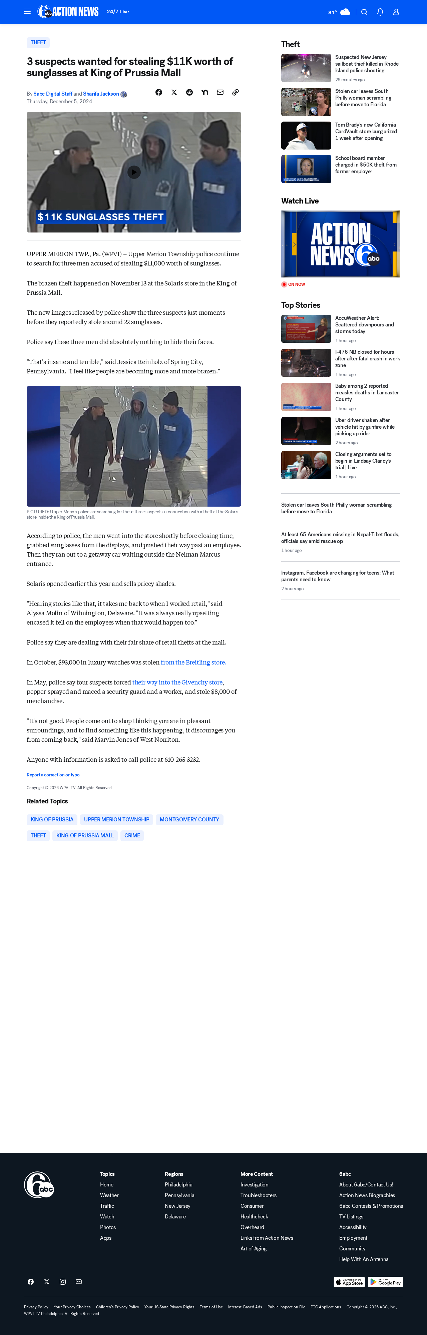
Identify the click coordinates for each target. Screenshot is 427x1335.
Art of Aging (254, 1248)
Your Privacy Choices (72, 1307)
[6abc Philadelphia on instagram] (62, 1282)
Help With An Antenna (364, 1259)
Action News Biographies (367, 1195)
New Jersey (177, 1206)
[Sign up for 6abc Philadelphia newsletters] (78, 1282)
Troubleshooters (259, 1195)
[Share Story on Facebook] (158, 92)
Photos (108, 1227)
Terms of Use (211, 1307)
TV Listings (351, 1216)
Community (352, 1248)
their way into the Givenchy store (177, 681)
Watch (107, 1216)
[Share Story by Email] (220, 92)
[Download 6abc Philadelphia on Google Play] (385, 1282)
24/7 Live (118, 11)
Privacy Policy (36, 1307)
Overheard (252, 1227)
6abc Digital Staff (52, 93)
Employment (353, 1238)
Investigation (255, 1184)
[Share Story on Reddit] (189, 92)
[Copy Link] (235, 92)
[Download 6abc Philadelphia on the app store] (350, 1282)
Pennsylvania (179, 1195)
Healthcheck (254, 1216)
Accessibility (353, 1227)
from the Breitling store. (192, 662)
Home (106, 1184)
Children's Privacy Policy (117, 1307)
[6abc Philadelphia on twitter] (46, 1282)
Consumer (252, 1206)
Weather (109, 1195)
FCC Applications (326, 1307)
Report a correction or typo (53, 775)
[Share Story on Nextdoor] (204, 92)
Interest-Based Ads (245, 1307)
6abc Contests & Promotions (371, 1206)
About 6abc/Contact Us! (366, 1184)
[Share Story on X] (174, 92)
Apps (105, 1238)
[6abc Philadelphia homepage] (68, 12)
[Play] (340, 244)
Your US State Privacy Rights (169, 1307)
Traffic (107, 1206)
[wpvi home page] (39, 1184)
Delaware (175, 1216)
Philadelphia (178, 1184)
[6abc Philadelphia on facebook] (30, 1282)
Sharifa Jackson (101, 93)
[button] (27, 11)
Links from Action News (267, 1238)
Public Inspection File (286, 1307)
